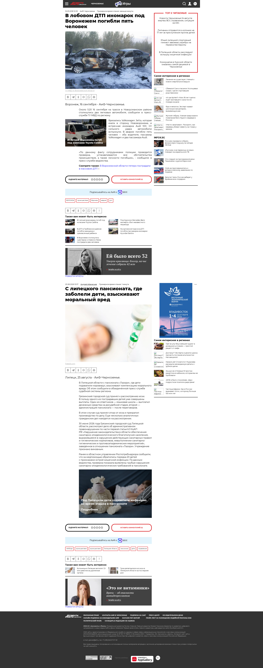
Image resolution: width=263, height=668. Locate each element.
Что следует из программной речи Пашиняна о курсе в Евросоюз (180, 160)
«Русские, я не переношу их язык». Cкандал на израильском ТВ (179, 151)
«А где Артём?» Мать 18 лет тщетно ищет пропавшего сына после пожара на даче (180, 100)
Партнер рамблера (121, 658)
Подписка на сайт (138, 615)
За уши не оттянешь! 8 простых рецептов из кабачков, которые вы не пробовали (182, 373)
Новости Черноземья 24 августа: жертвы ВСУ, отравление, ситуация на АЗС (176, 20)
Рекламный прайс (91, 615)
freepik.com (70, 364)
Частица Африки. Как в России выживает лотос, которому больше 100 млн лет (181, 391)
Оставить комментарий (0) (131, 179)
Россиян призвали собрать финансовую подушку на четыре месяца (179, 143)
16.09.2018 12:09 (71, 11)
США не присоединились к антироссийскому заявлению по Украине (179, 170)
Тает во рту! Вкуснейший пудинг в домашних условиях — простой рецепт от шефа (180, 346)
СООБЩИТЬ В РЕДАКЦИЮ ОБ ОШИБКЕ (120, 621)
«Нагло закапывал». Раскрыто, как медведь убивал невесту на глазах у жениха (181, 127)
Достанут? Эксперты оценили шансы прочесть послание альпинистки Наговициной (182, 355)
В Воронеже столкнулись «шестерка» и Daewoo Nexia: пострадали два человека (89, 240)
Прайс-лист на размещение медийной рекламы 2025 (168, 618)
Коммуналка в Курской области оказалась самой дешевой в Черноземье (176, 64)
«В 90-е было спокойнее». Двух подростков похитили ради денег (180, 381)
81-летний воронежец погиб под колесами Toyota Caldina (91, 221)
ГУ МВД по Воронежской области (80, 91)
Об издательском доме (173, 615)
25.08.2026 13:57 (71, 284)
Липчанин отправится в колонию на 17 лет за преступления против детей (176, 31)
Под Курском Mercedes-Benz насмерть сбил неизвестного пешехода (132, 222)
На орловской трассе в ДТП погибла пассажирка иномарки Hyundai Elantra (133, 231)
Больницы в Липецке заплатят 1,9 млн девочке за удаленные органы (91, 570)
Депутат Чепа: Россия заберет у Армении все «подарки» (178, 178)
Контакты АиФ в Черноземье (114, 615)
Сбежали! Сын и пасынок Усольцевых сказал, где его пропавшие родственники (182, 90)
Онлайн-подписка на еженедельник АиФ (101, 618)
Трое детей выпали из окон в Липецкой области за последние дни (134, 570)
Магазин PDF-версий (131, 618)
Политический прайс (92, 621)
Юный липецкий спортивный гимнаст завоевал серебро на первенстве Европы (176, 42)
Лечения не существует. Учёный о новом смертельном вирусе (180, 80)
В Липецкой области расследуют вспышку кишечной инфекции (176, 53)
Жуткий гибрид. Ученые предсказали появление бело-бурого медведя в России (182, 118)
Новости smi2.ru (74, 276)
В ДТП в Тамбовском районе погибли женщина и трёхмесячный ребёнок (89, 231)
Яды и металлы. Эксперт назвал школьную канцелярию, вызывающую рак (179, 109)
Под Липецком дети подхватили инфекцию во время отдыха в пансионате (114, 502)
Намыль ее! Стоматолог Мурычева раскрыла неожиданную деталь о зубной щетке (180, 364)
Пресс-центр (154, 615)
